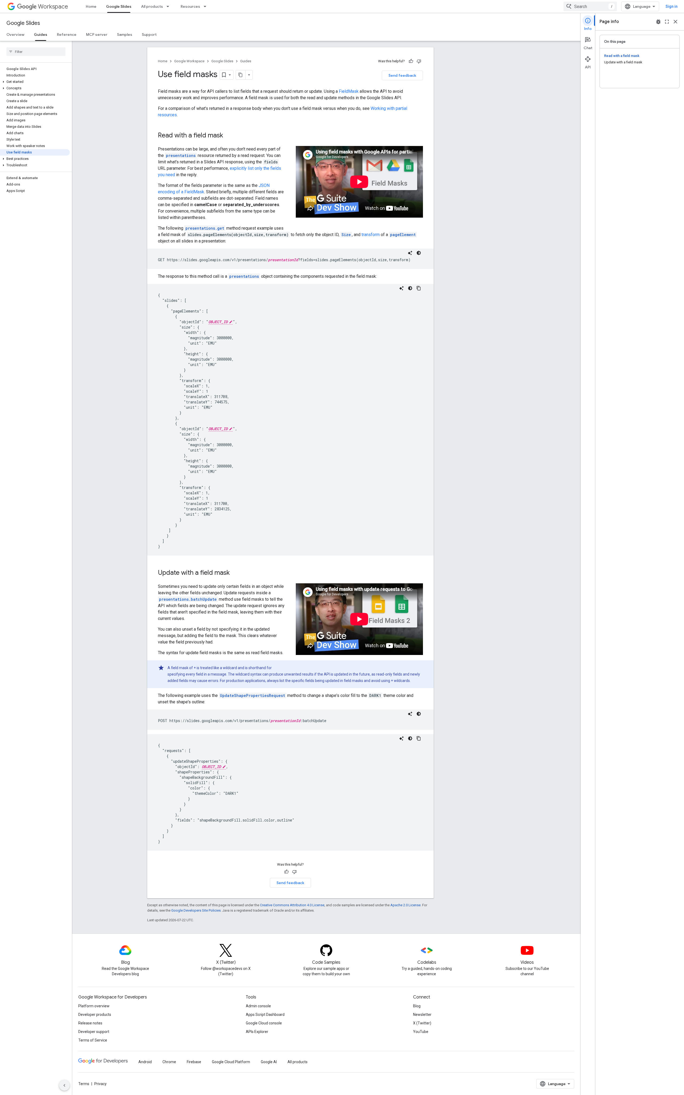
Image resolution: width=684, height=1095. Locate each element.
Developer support (93, 1032)
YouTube (420, 1032)
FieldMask (349, 91)
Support (149, 34)
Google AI (269, 1062)
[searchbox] (35, 51)
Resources (190, 6)
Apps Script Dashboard (265, 1014)
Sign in (672, 6)
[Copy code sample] (418, 288)
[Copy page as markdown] (241, 74)
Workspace (53, 6)
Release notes (90, 1023)
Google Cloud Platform (231, 1062)
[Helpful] (411, 61)
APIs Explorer (257, 1032)
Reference (66, 34)
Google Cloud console (264, 1023)
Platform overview (94, 1006)
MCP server (96, 34)
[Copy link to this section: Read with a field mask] (228, 136)
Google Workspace (189, 61)
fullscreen (667, 21)
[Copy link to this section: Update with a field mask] (235, 573)
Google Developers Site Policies (196, 910)
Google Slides (118, 6)
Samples (124, 34)
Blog (417, 1006)
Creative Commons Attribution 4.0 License (292, 905)
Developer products (94, 1014)
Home (91, 6)
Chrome (169, 1062)
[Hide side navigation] (64, 1085)
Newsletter (422, 1014)
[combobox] (590, 6)
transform (371, 234)
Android (145, 1062)
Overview (15, 34)
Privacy (100, 1084)
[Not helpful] (419, 61)
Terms (83, 1084)
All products (152, 6)
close (675, 21)
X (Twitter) (422, 1023)
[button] (35, 82)
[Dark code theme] (418, 253)
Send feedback (402, 75)
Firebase (194, 1062)
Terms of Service (92, 1040)
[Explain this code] (410, 253)
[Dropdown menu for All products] (169, 6)
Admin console (258, 1006)
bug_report (658, 21)
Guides (40, 34)
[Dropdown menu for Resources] (206, 6)
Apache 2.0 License (405, 905)
